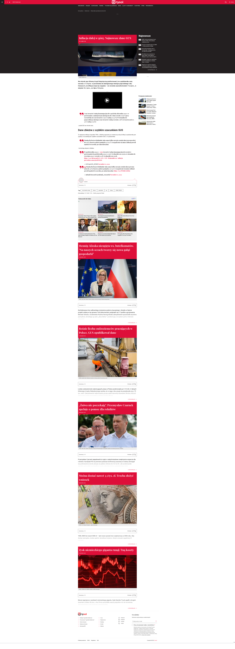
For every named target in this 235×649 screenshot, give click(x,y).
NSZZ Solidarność (17, 2)
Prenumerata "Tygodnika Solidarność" (87, 620)
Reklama (102, 626)
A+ (7, 2)
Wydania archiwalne (83, 624)
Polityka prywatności (82, 640)
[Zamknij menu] (2, 2)
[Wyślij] (156, 621)
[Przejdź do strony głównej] (116, 2)
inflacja (111, 190)
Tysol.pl (155, 640)
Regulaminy (93, 640)
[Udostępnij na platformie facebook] (133, 185)
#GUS (101, 158)
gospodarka (101, 190)
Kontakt (101, 624)
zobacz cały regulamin (146, 635)
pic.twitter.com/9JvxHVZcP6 (93, 160)
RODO (88, 640)
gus (106, 190)
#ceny (101, 152)
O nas (101, 618)
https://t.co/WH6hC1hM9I (122, 171)
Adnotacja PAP (83, 626)
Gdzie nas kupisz (83, 622)
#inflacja (120, 158)
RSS (98, 640)
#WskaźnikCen (112, 158)
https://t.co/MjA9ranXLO (92, 158)
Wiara (119, 5)
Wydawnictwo (103, 620)
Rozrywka (137, 5)
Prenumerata (149, 5)
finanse (94, 190)
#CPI (105, 158)
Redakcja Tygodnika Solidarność (86, 618)
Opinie (142, 5)
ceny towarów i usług (86, 190)
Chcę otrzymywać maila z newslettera (144, 625)
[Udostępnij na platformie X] (135, 185)
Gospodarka (94, 5)
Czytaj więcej (151, 69)
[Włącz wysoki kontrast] (9, 2)
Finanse (101, 5)
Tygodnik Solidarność (111, 5)
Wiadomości (81, 5)
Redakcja (102, 622)
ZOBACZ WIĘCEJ (119, 190)
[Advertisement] (117, 24)
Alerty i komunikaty (127, 5)
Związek (88, 5)
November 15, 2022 (104, 164)
